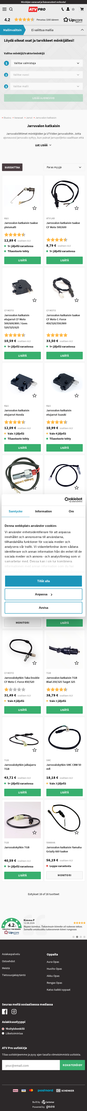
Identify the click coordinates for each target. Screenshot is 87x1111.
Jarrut (29, 117)
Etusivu (7, 117)
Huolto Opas (54, 968)
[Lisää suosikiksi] (34, 208)
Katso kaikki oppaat (58, 989)
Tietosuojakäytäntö (14, 975)
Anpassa (41, 594)
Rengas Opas (54, 983)
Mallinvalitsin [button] (12, 30)
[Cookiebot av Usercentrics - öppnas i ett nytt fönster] (64, 500)
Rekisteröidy (72, 1065)
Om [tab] (71, 511)
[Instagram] (14, 1013)
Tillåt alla (43, 581)
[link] (43, 926)
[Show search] (11, 9)
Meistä (6, 968)
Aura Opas (53, 962)
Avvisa (43, 607)
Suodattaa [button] (12, 167)
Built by (36, 1101)
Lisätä (22, 260)
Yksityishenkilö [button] (15, 1028)
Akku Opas (53, 976)
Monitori (22, 622)
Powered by (38, 1106)
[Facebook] (4, 1013)
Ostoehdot (8, 961)
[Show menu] (4, 9)
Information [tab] (43, 511)
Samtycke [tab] (16, 511)
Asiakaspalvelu (11, 954)
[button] (82, 9)
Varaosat (18, 117)
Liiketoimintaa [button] (14, 1033)
